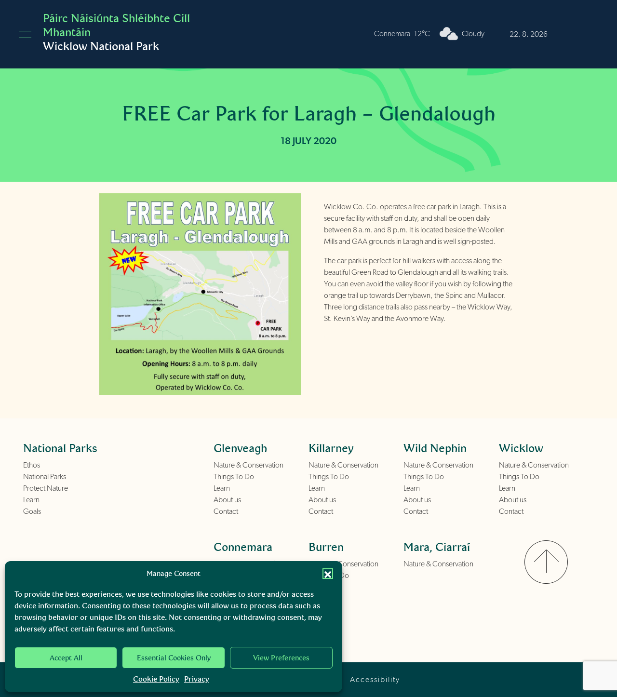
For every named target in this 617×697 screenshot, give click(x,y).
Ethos (31, 465)
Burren (326, 547)
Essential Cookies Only (174, 658)
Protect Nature (45, 488)
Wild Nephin (435, 448)
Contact (226, 511)
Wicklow (521, 448)
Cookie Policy (156, 679)
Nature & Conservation (248, 465)
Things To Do (234, 477)
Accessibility (375, 680)
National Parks (44, 477)
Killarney (331, 448)
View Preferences (281, 658)
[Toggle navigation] (25, 34)
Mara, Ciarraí (436, 547)
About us (227, 500)
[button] (328, 573)
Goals (32, 511)
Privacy (196, 679)
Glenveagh (240, 448)
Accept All (66, 658)
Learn (31, 500)
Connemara (243, 547)
